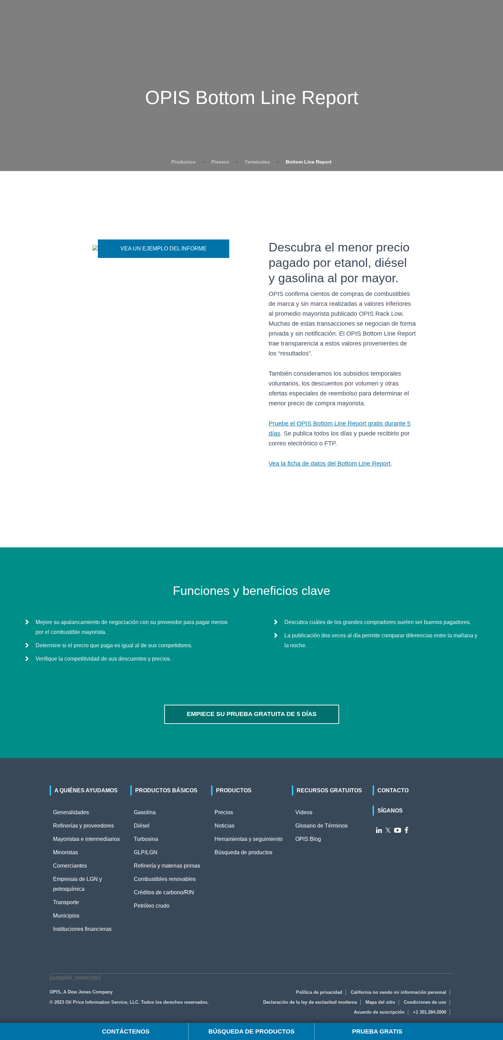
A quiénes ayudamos (86, 790)
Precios (220, 162)
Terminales (257, 162)
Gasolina (145, 812)
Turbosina (146, 839)
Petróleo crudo (151, 906)
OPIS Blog (308, 839)
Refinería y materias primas (167, 866)
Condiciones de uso (425, 1002)
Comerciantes (70, 866)
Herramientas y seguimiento (249, 839)
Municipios (66, 916)
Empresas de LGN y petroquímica (77, 884)
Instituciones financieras (82, 929)
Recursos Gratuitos (329, 790)
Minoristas (65, 852)
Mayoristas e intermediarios (86, 839)
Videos (303, 812)
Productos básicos (166, 790)
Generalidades (71, 812)
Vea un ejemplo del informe (163, 248)
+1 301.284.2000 (429, 1012)
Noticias (224, 826)
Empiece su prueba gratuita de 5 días (252, 714)
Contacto (393, 790)
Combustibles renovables (165, 879)
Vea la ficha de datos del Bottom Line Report (329, 463)
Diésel (142, 826)
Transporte (66, 902)
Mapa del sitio (380, 1002)
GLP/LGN (145, 852)
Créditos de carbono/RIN (164, 892)
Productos (183, 162)
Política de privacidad (319, 992)
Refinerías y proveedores (83, 826)
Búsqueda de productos (243, 852)
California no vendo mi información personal (398, 992)
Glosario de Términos (321, 826)
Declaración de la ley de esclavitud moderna (310, 1002)
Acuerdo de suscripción (379, 1012)
